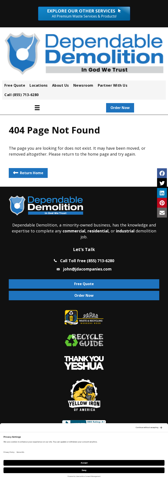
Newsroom (83, 85)
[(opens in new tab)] (84, 362)
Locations (39, 85)
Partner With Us (113, 85)
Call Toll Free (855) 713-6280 (87, 260)
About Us (60, 85)
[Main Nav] (37, 107)
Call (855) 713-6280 (21, 94)
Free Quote (14, 85)
